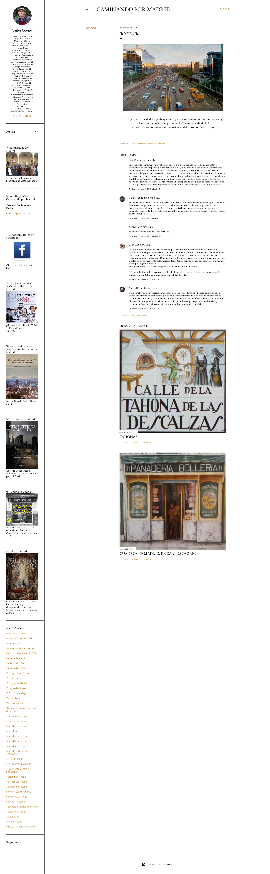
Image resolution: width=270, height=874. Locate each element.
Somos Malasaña (15, 801)
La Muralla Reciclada (17, 721)
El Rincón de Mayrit (17, 693)
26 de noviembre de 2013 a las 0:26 (144, 279)
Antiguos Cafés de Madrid (20, 638)
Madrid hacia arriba (16, 741)
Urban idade (12, 816)
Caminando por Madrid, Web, (22, 653)
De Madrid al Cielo (16, 663)
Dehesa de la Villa (15, 668)
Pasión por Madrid (16, 776)
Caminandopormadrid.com (18, 213)
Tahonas (128, 436)
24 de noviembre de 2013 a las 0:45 (144, 189)
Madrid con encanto (17, 726)
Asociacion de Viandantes (20, 648)
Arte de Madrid (14, 643)
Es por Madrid (13, 698)
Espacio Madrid (14, 703)
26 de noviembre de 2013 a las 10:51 (144, 308)
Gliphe (132, 245)
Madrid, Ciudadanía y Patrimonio (17, 752)
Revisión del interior (17, 786)
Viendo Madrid (14, 821)
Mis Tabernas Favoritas (18, 764)
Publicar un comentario (133, 315)
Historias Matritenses (17, 716)
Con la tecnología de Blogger (160, 864)
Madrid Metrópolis (16, 746)
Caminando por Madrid (133, 9)
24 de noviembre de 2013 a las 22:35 (145, 236)
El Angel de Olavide (17, 683)
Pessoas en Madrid (16, 781)
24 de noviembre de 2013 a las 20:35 (145, 218)
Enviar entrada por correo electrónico (148, 144)
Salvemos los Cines (16, 796)
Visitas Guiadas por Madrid (20, 826)
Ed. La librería (13, 678)
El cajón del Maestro (17, 688)
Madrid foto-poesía (16, 736)
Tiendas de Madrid (16, 811)
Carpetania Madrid (16, 658)
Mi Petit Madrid (14, 759)
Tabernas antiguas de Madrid (22, 806)
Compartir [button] (90, 27)
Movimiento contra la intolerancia (17, 770)
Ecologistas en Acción (18, 673)
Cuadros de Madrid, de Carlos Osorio (158, 553)
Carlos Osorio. (136, 197)
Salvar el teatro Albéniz (18, 791)
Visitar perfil (22, 115)
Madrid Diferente (15, 731)
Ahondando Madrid (16, 633)
